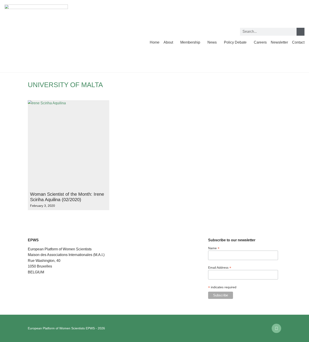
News (212, 42)
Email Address (219, 267)
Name (213, 248)
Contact (298, 42)
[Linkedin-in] (276, 328)
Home (154, 42)
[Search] (300, 32)
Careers (260, 42)
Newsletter (279, 42)
